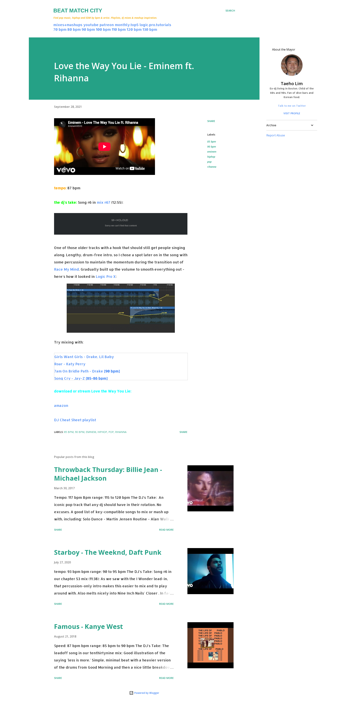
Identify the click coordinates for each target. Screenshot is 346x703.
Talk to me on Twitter (292, 105)
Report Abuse (275, 135)
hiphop (211, 156)
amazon (61, 405)
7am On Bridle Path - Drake (87, 371)
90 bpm (88, 29)
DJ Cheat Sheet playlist (75, 419)
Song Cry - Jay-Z (81, 378)
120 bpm (134, 29)
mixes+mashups (67, 24)
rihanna (211, 166)
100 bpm (103, 29)
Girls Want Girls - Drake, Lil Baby (84, 356)
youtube (91, 24)
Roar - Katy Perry (69, 363)
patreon (106, 24)
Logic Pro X (106, 276)
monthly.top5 (127, 24)
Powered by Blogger (146, 693)
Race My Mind (66, 269)
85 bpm (211, 141)
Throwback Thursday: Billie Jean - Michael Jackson (108, 474)
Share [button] (211, 121)
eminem (211, 151)
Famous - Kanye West (88, 626)
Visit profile (291, 113)
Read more (166, 529)
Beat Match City (77, 10)
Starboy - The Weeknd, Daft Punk (107, 552)
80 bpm (74, 29)
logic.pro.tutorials (155, 24)
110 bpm (119, 29)
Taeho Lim (292, 83)
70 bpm (59, 29)
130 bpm (150, 29)
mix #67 (103, 202)
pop (209, 161)
